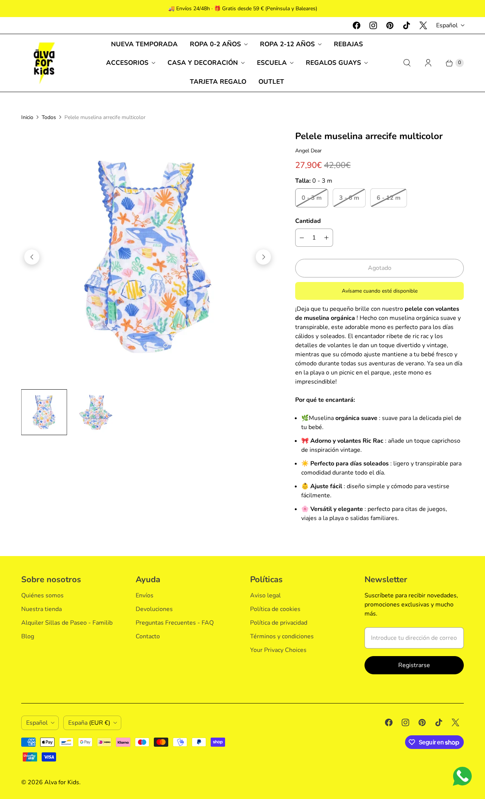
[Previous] (31, 257)
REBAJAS (348, 44)
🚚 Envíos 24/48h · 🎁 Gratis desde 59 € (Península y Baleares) (242, 8)
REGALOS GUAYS (333, 62)
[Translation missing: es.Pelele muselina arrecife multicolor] (44, 412)
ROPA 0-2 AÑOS (215, 44)
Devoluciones (154, 609)
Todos (49, 117)
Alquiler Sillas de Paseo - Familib (67, 623)
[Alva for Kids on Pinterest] (390, 25)
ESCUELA (272, 62)
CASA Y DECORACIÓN (202, 62)
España (89, 723)
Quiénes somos (42, 595)
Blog (27, 636)
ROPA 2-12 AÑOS (287, 44)
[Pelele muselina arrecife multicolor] (147, 256)
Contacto (148, 636)
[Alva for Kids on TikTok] (406, 25)
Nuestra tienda (41, 609)
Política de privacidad (278, 623)
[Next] (263, 257)
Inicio (27, 117)
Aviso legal (265, 595)
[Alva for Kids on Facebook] (356, 25)
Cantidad (308, 221)
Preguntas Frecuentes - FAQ (175, 623)
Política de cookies (275, 609)
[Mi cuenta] (428, 63)
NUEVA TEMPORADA (144, 44)
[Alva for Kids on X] (423, 25)
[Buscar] (407, 63)
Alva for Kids (61, 782)
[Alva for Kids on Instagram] (373, 25)
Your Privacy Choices (278, 650)
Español (447, 25)
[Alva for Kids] (44, 63)
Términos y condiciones (282, 636)
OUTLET (271, 81)
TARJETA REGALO (218, 81)
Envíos (144, 595)
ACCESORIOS (127, 62)
